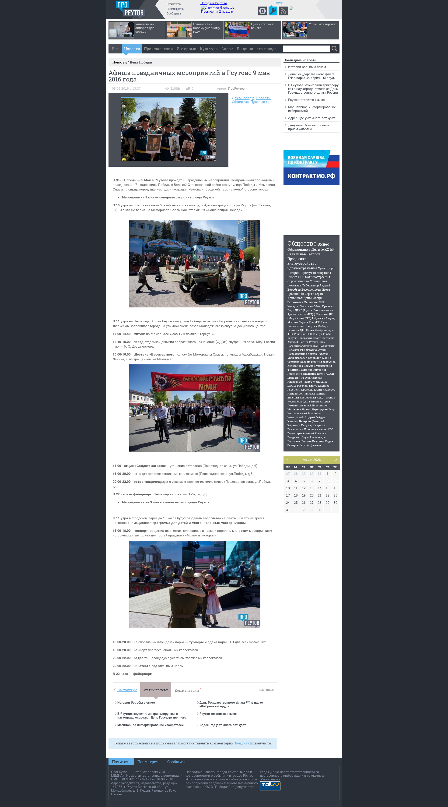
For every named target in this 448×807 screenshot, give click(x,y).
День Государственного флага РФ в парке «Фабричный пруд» (312, 76)
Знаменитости (323, 310)
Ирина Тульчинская (308, 377)
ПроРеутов (308, 273)
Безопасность (311, 289)
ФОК (290, 334)
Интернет (319, 369)
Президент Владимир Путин (306, 373)
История (293, 273)
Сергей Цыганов (311, 445)
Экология (311, 302)
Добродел (301, 357)
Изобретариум (324, 330)
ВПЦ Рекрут (314, 334)
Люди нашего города (256, 48)
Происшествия (158, 48)
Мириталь (294, 409)
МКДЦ (311, 314)
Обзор (317, 306)
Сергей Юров (314, 294)
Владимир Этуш (298, 437)
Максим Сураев (297, 322)
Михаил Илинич (315, 393)
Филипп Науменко (299, 369)
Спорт (227, 48)
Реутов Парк (317, 342)
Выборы (323, 326)
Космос (308, 365)
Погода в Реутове (213, 3)
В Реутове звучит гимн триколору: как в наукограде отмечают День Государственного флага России (151, 717)
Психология (295, 429)
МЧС (317, 322)
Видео (323, 244)
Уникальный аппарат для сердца (144, 27)
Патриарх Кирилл (313, 425)
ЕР (332, 249)
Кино (300, 318)
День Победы (243, 98)
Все (115, 48)
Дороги (308, 310)
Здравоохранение (302, 268)
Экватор (323, 354)
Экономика (295, 302)
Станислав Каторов (303, 254)
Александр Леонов (299, 381)
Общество (240, 101)
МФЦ (290, 357)
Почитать (174, 4)
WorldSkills (320, 381)
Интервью (186, 48)
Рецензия (293, 389)
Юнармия (314, 357)
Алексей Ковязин (314, 433)
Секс (320, 397)
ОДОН (330, 373)
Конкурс (293, 306)
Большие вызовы (315, 429)
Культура (209, 48)
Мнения (316, 361)
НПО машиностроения (314, 277)
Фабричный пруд (323, 318)
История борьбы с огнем (136, 702)
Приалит (328, 306)
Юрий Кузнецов (324, 389)
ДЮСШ (291, 385)
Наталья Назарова (299, 421)
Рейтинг (300, 334)
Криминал (295, 298)
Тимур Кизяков (319, 385)
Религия (293, 330)
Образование (298, 249)
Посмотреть (175, 9)
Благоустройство (301, 263)
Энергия (311, 326)
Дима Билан (311, 401)
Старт (317, 338)
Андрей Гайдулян (316, 417)
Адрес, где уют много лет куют (223, 725)
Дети (315, 249)
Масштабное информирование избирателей (150, 725)
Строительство (298, 281)
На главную (127, 690)
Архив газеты (296, 314)
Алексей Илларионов (314, 405)
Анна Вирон (295, 393)
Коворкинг (305, 338)
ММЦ (290, 377)
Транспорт (326, 268)
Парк (290, 310)
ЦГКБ (298, 310)
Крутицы (307, 389)
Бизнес (292, 277)
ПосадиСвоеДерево (299, 346)
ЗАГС (316, 346)
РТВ (302, 350)
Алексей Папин (297, 342)
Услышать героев (322, 24)
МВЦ (322, 302)
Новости (132, 48)
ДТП (302, 330)
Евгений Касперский (301, 397)
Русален (302, 385)
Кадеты (305, 361)
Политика (306, 306)
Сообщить (174, 13)
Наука (310, 330)
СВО (330, 429)
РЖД (307, 318)
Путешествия (323, 365)
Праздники (260, 101)
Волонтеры (294, 433)
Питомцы (328, 338)
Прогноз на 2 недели (217, 11)
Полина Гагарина (312, 441)
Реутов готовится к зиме (218, 713)
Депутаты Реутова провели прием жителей (308, 127)
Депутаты (324, 273)
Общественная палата (302, 354)
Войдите (242, 743)
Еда (311, 322)
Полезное (322, 314)
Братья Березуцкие (315, 409)
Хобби (327, 334)
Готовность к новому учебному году (206, 27)
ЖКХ (325, 249)
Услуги (292, 338)
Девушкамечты (316, 350)
